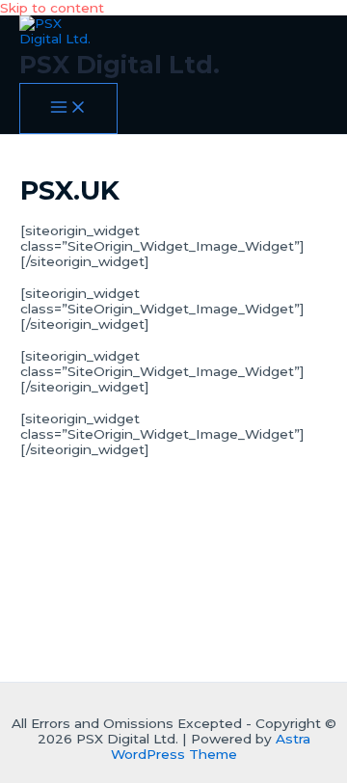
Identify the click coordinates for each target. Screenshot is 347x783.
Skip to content (52, 7)
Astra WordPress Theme (210, 746)
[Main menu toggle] (68, 108)
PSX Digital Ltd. (119, 64)
